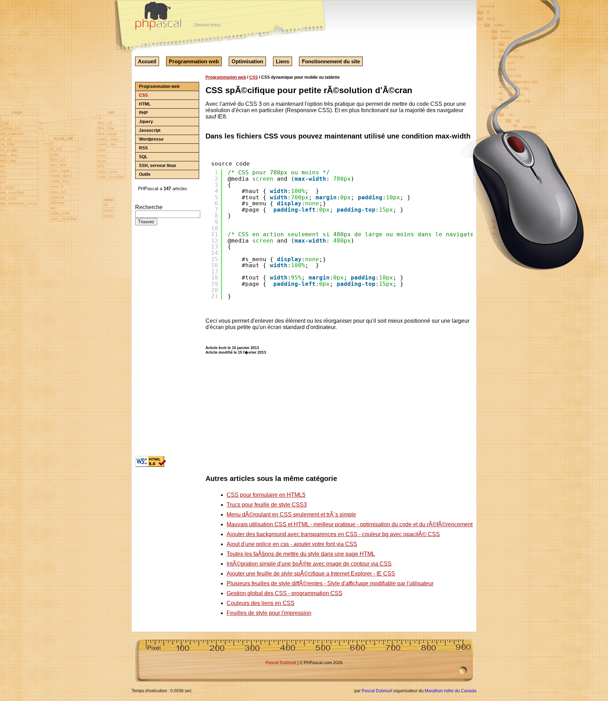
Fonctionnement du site (331, 61)
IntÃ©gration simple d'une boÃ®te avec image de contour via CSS (309, 564)
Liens (282, 61)
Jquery (146, 121)
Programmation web (194, 61)
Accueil (147, 61)
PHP (143, 112)
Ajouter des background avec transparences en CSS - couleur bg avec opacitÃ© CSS (333, 534)
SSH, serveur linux (157, 165)
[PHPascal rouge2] (159, 17)
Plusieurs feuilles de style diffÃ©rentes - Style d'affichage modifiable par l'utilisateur (330, 583)
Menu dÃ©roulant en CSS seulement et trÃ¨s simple (291, 514)
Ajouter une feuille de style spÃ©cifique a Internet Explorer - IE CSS (311, 574)
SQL (143, 156)
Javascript (149, 130)
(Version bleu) (207, 24)
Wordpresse (151, 139)
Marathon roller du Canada (450, 690)
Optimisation (247, 61)
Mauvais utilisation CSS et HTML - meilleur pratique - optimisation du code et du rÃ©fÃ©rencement (350, 524)
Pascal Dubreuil (281, 662)
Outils (145, 174)
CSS (143, 95)
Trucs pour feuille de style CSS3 (267, 505)
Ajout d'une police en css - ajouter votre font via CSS (292, 544)
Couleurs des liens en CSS (260, 603)
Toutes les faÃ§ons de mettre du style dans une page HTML (301, 554)
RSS (143, 148)
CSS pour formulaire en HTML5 (266, 495)
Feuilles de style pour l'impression (269, 613)
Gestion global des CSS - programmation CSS (284, 593)
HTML (145, 104)
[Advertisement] (156, 343)
